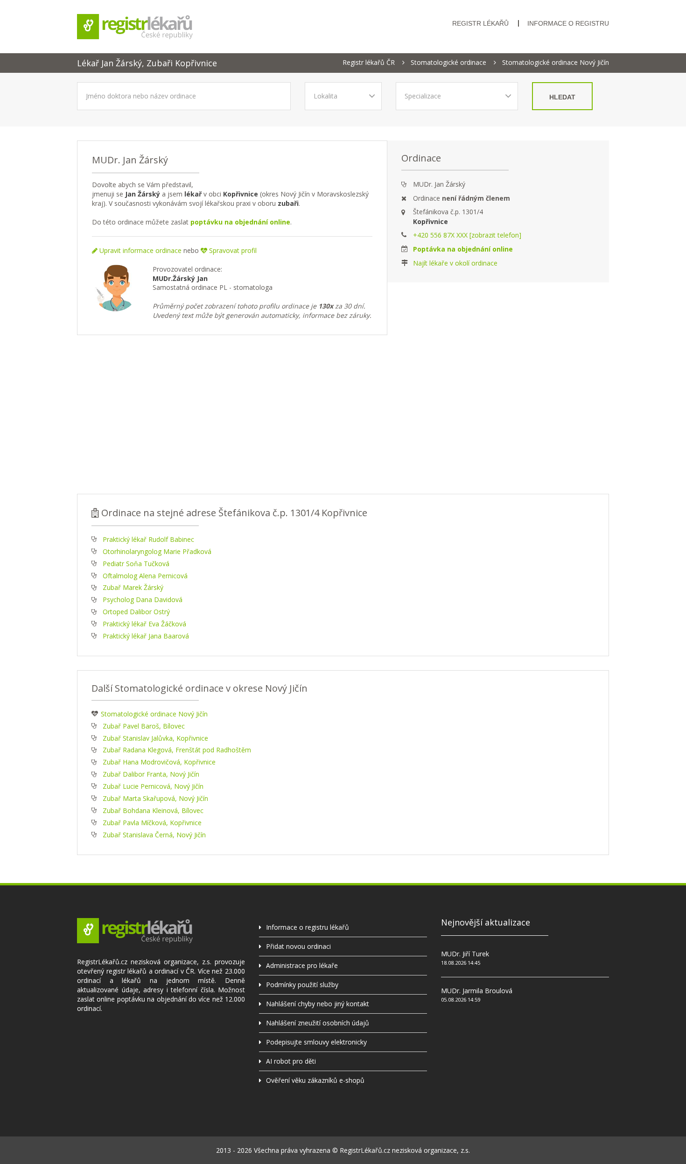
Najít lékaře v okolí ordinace (455, 263)
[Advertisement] (343, 414)
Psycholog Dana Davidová (142, 599)
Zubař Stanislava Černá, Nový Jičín (154, 834)
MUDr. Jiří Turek (465, 954)
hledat (562, 97)
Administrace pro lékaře (302, 965)
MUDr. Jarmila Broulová (476, 991)
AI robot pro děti (291, 1061)
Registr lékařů (480, 23)
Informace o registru (568, 23)
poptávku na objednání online (240, 221)
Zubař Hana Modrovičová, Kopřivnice (159, 761)
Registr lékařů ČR (369, 62)
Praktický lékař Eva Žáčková (144, 623)
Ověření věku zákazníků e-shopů (315, 1080)
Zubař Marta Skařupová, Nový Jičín (155, 798)
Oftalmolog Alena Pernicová (145, 575)
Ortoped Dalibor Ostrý (136, 611)
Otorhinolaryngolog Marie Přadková (157, 551)
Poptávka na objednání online (463, 249)
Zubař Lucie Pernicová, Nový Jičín (153, 786)
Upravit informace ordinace (140, 250)
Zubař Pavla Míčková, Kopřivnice (152, 822)
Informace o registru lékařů (307, 927)
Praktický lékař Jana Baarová (146, 635)
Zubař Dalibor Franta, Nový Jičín (151, 774)
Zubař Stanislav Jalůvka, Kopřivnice (155, 738)
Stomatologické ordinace (448, 62)
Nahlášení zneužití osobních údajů (317, 1022)
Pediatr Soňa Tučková (136, 563)
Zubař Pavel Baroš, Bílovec (144, 726)
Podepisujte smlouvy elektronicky (316, 1042)
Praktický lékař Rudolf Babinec (148, 539)
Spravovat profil (232, 250)
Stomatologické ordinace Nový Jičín (555, 62)
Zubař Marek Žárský (133, 587)
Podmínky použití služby (302, 984)
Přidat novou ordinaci (298, 946)
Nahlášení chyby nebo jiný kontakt (317, 1003)
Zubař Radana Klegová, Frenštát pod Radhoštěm (177, 749)
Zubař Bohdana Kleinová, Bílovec (153, 810)
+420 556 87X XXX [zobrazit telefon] (467, 235)
